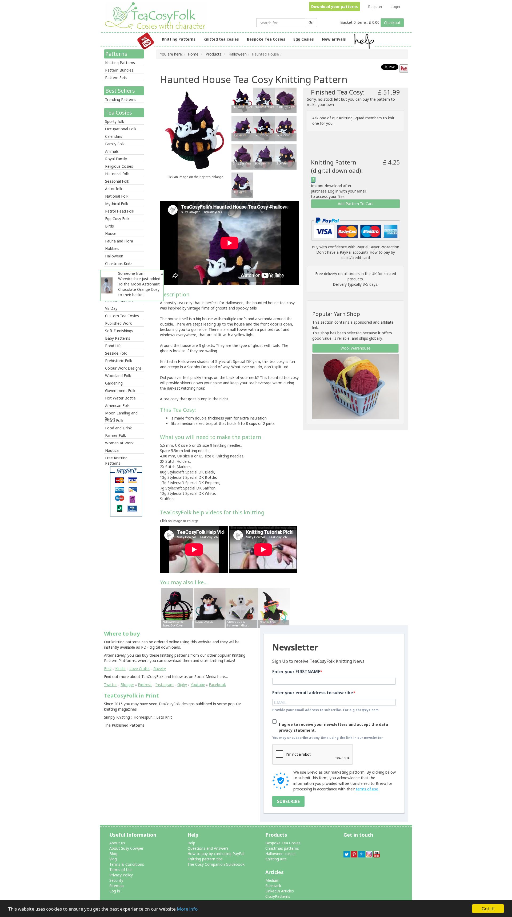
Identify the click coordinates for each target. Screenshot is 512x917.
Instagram (164, 684)
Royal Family (116, 158)
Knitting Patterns (178, 39)
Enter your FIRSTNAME (296, 672)
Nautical (112, 450)
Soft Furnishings (119, 330)
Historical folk (117, 173)
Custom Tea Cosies (122, 315)
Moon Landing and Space (121, 413)
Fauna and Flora (119, 241)
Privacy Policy (121, 874)
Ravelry (159, 668)
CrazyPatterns (277, 896)
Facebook (217, 684)
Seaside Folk (116, 353)
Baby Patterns (117, 338)
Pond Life (113, 345)
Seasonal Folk (117, 181)
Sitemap (116, 885)
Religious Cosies (119, 166)
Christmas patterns (282, 848)
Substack (273, 885)
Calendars (113, 136)
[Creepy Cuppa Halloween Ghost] (242, 607)
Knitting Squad (351, 117)
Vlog (113, 858)
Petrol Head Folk (119, 211)
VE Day (111, 308)
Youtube (198, 684)
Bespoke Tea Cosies (266, 39)
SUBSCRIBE (288, 801)
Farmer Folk (115, 435)
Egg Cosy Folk (117, 218)
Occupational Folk (120, 128)
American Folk (117, 405)
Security (116, 880)
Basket (346, 22)
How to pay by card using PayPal (215, 853)
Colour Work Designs (123, 368)
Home (193, 54)
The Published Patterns (124, 725)
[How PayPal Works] (355, 228)
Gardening (114, 383)
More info (187, 909)
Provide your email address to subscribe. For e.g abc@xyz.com (325, 710)
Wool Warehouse (355, 348)
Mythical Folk (116, 203)
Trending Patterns (120, 99)
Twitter (110, 684)
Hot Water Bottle (120, 398)
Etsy (107, 668)
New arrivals (334, 39)
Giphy (182, 684)
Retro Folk (114, 420)
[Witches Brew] (274, 607)
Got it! (488, 909)
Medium (272, 880)
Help (191, 842)
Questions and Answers (208, 848)
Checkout (392, 22)
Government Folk (120, 390)
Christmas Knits (119, 263)
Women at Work (119, 442)
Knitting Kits (276, 858)
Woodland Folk (118, 375)
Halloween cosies (280, 853)
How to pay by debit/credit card (368, 255)
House (110, 233)
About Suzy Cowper (126, 848)
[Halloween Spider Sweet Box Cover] (177, 607)
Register (375, 6)
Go (311, 22)
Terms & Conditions (126, 864)
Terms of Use (121, 869)
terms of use (367, 788)
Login (395, 6)
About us (117, 842)
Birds (109, 226)
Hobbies (112, 248)
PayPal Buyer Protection (378, 246)
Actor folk (113, 188)
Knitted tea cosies (221, 39)
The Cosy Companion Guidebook (216, 864)
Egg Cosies (303, 39)
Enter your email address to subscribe (312, 693)
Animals (112, 151)
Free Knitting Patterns (116, 458)
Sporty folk (114, 121)
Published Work (118, 323)
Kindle (120, 668)
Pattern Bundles (119, 70)
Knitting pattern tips (205, 858)
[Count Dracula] (210, 607)
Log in (114, 891)
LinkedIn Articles (279, 891)
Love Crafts (139, 668)
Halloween (114, 255)
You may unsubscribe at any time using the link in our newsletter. (327, 737)
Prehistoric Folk (118, 360)
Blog (113, 853)
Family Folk (115, 143)
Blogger (127, 684)
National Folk (116, 196)
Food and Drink (118, 427)
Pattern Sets (116, 77)
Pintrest (145, 684)
